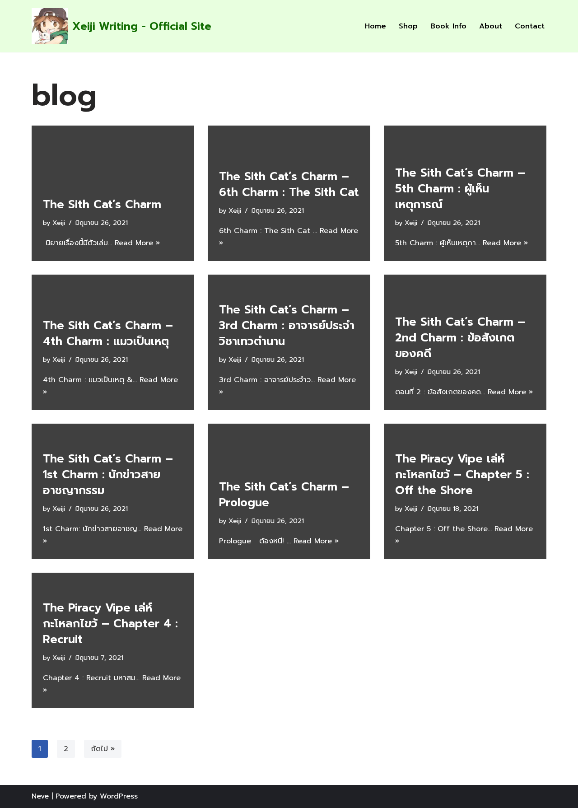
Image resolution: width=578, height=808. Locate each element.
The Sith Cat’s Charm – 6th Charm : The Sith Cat (289, 184)
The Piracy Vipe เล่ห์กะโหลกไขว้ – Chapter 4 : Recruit (110, 623)
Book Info (448, 26)
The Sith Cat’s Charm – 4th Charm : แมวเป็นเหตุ (108, 333)
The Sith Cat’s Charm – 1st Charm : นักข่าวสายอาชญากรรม (108, 474)
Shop (408, 26)
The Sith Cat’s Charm (102, 204)
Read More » (137, 243)
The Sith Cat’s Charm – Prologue (284, 494)
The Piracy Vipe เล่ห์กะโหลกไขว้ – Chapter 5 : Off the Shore (462, 474)
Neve (40, 796)
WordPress (119, 796)
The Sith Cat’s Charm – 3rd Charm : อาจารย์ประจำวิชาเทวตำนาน (286, 325)
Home (375, 26)
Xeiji (58, 223)
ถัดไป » (103, 748)
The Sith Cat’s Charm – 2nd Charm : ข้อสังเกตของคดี (460, 337)
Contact (530, 26)
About (490, 26)
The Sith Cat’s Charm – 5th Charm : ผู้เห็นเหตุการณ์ (460, 188)
